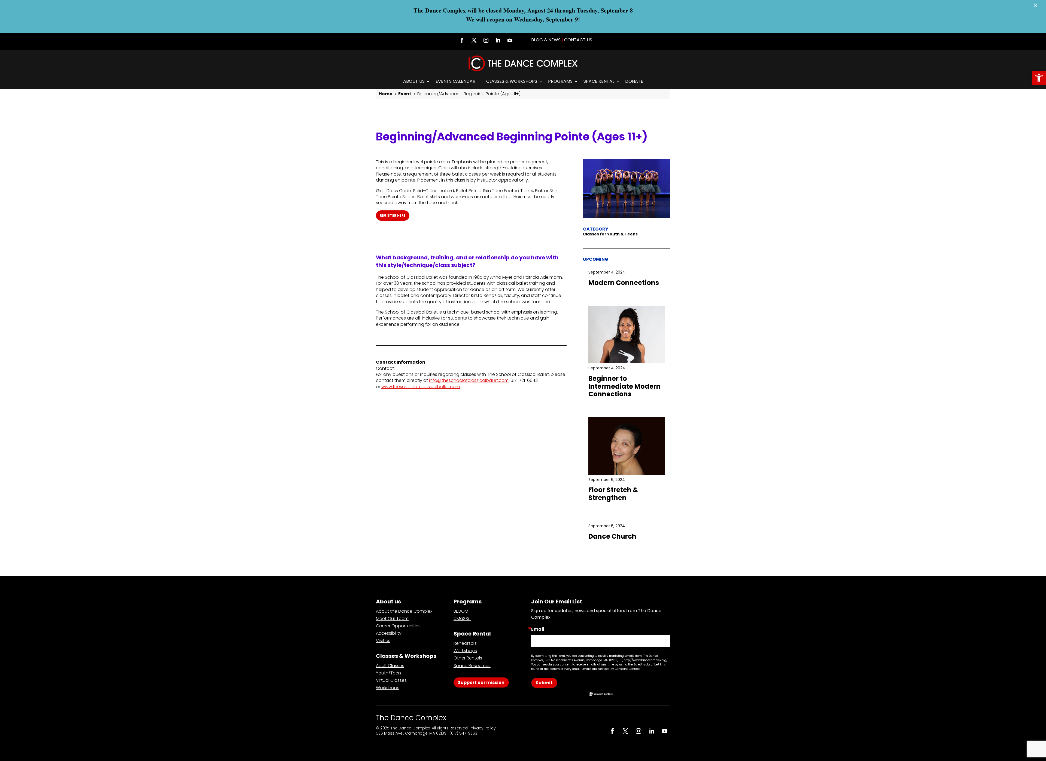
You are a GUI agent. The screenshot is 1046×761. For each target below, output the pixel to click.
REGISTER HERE (393, 215)
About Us (414, 81)
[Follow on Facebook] (462, 40)
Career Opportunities (398, 626)
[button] (1039, 78)
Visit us (383, 640)
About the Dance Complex (404, 611)
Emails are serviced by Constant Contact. (611, 669)
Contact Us (578, 40)
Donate (634, 81)
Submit (544, 683)
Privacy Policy (483, 728)
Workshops (387, 688)
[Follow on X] (474, 40)
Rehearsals (465, 643)
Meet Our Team (392, 618)
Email (537, 629)
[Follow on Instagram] (486, 40)
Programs (560, 81)
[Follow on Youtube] (510, 40)
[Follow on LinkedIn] (498, 40)
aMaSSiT (462, 618)
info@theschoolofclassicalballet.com (469, 380)
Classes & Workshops (511, 81)
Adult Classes (390, 665)
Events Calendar (455, 81)
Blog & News (546, 40)
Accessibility (389, 633)
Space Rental (598, 81)
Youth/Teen (388, 673)
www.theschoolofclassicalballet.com (420, 386)
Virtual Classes (391, 680)
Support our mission (481, 682)
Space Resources (472, 665)
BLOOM (461, 611)
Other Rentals (468, 658)
